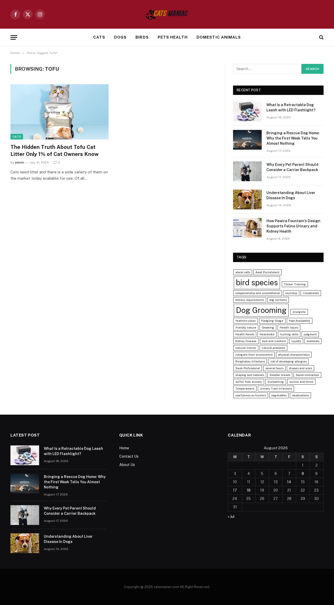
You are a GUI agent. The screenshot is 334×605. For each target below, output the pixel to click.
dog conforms (278, 299)
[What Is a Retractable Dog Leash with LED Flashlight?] (247, 112)
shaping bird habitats (249, 375)
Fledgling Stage (272, 320)
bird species (257, 282)
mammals (313, 341)
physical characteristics (293, 354)
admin (19, 162)
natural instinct (245, 347)
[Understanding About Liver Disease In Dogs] (247, 199)
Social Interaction (307, 375)
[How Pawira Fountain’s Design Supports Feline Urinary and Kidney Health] (247, 228)
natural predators (273, 347)
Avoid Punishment (267, 272)
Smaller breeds (280, 375)
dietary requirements (249, 299)
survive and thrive (301, 381)
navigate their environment (254, 354)
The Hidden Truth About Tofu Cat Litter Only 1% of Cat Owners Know (54, 150)
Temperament (244, 388)
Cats (99, 37)
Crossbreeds (311, 293)
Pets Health (173, 37)
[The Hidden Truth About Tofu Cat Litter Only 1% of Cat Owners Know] (59, 112)
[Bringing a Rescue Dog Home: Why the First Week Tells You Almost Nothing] (247, 140)
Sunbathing (275, 381)
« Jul (231, 517)
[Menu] (13, 37)
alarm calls (242, 272)
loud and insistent (274, 341)
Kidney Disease (246, 341)
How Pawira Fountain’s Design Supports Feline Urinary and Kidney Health (293, 226)
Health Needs (244, 334)
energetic (299, 311)
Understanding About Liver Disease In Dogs (290, 195)
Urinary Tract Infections (276, 388)
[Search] (321, 37)
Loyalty (296, 341)
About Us (127, 465)
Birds (141, 37)
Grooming (268, 327)
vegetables (279, 395)
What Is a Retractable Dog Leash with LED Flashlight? (290, 107)
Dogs (120, 37)
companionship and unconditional (257, 293)
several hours (274, 368)
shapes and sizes (300, 368)
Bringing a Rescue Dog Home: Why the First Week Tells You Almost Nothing (293, 138)
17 (235, 490)
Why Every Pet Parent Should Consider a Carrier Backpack (292, 167)
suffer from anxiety (248, 381)
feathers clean (245, 320)
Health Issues (289, 327)
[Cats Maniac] (167, 14)
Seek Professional (247, 368)
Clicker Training (295, 284)
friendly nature (245, 327)
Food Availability (299, 320)
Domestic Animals (218, 37)
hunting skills (289, 334)
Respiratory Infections (250, 361)
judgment (310, 334)
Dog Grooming (261, 310)
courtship (291, 293)
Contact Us (129, 456)
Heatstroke (267, 334)
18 (248, 490)
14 (289, 482)
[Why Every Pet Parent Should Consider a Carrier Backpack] (247, 171)
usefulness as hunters (250, 395)
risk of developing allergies (288, 361)
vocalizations (300, 395)
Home (124, 448)
